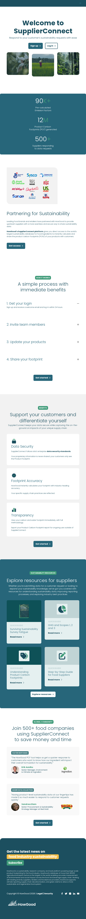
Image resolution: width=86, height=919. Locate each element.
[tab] (43, 307)
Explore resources (43, 694)
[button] (80, 3)
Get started (43, 377)
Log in (51, 45)
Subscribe (15, 863)
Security (48, 893)
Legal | (40, 893)
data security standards (59, 451)
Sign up (35, 45)
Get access (16, 245)
